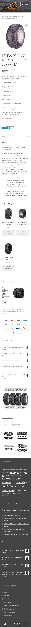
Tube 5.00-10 (23, 491)
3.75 (8, 469)
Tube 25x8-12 (19, 493)
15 (3, 475)
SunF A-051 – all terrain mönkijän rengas (16, 534)
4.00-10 (11, 469)
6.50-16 (3, 472)
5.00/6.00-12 (17, 469)
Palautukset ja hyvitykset (11, 605)
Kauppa (6, 595)
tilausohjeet (13, 311)
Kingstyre (15, 486)
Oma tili (5, 624)
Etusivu (6, 16)
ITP (27, 483)
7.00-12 (8, 472)
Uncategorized (13, 16)
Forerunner (6, 482)
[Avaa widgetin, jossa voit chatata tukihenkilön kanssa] (22, 624)
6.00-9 (22, 469)
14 (26, 472)
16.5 (7, 476)
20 (20, 476)
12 (18, 472)
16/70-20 (10, 476)
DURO (20, 479)
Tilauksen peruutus (10, 609)
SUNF (11, 490)
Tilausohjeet (8, 602)
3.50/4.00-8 (4, 469)
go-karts (13, 483)
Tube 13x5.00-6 (5, 493)
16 (4, 476)
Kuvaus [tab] (4, 136)
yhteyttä (4, 313)
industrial (20, 482)
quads (5, 490)
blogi (5, 592)
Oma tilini (7, 599)
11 (16, 472)
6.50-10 (25, 469)
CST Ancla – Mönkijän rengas (12, 515)
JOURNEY (7, 486)
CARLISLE (23, 475)
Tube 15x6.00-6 (13, 493)
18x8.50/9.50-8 (16, 475)
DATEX (15, 478)
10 (13, 472)
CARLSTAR (5, 479)
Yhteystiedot (8, 615)
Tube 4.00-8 (17, 491)
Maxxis (21, 486)
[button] (26, 25)
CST (10, 479)
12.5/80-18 (22, 473)
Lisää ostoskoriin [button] (8, 233)
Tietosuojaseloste (9, 612)
